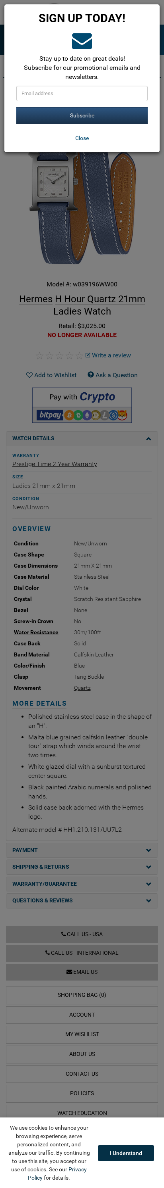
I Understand (126, 1153)
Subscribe (82, 115)
